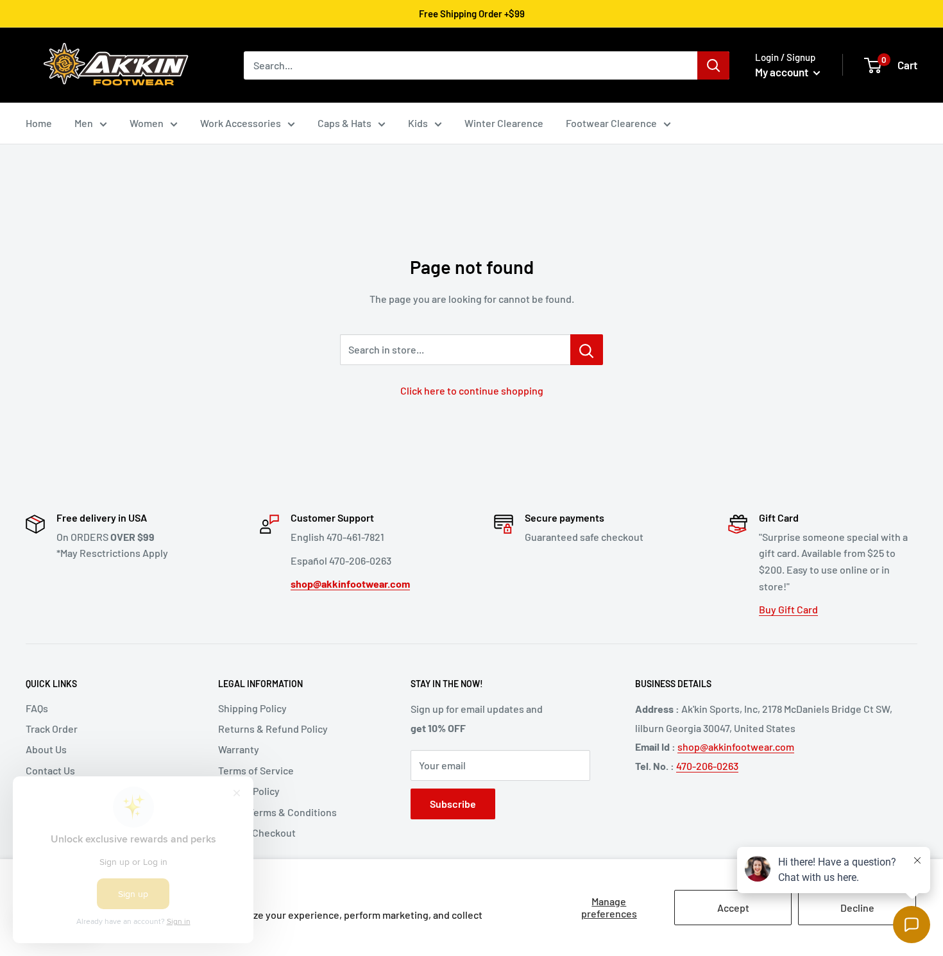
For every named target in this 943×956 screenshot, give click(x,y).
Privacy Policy (249, 791)
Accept (733, 907)
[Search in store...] (586, 349)
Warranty (238, 749)
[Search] (713, 65)
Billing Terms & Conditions (277, 812)
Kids (418, 123)
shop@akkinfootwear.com (735, 746)
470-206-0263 (707, 766)
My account (782, 71)
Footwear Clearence (611, 123)
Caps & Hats (344, 123)
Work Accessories (240, 123)
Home (39, 123)
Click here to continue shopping (471, 390)
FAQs (37, 708)
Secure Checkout (257, 832)
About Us (46, 749)
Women (147, 123)
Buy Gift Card (788, 609)
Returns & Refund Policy (273, 728)
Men (83, 123)
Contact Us (50, 770)
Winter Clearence (503, 123)
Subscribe (453, 804)
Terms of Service (256, 770)
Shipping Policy (252, 708)
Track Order (52, 728)
